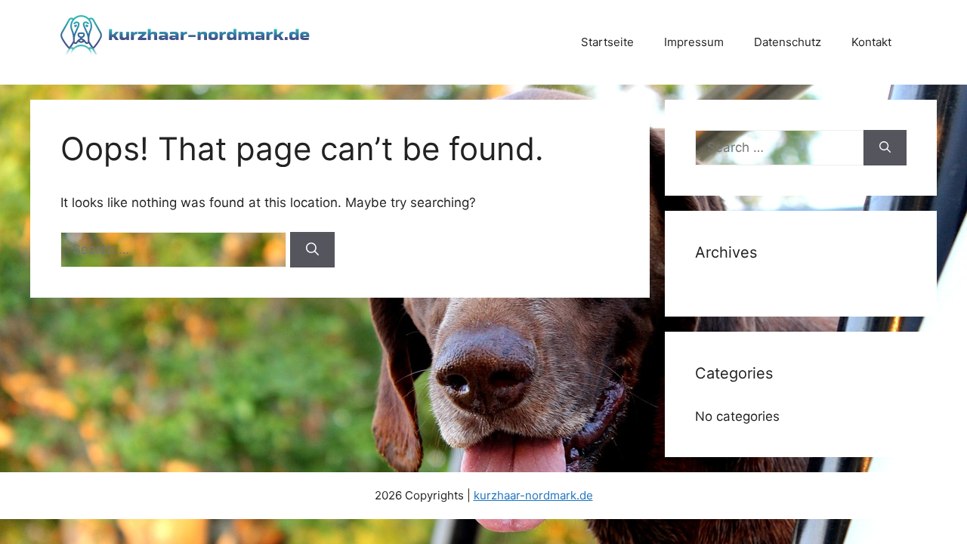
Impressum (694, 42)
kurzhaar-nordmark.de (533, 495)
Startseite (607, 42)
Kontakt (871, 42)
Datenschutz (787, 42)
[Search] (312, 250)
